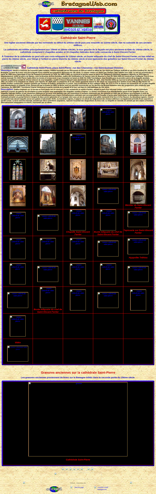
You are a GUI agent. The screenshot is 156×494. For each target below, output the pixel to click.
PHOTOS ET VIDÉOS (78, 29)
